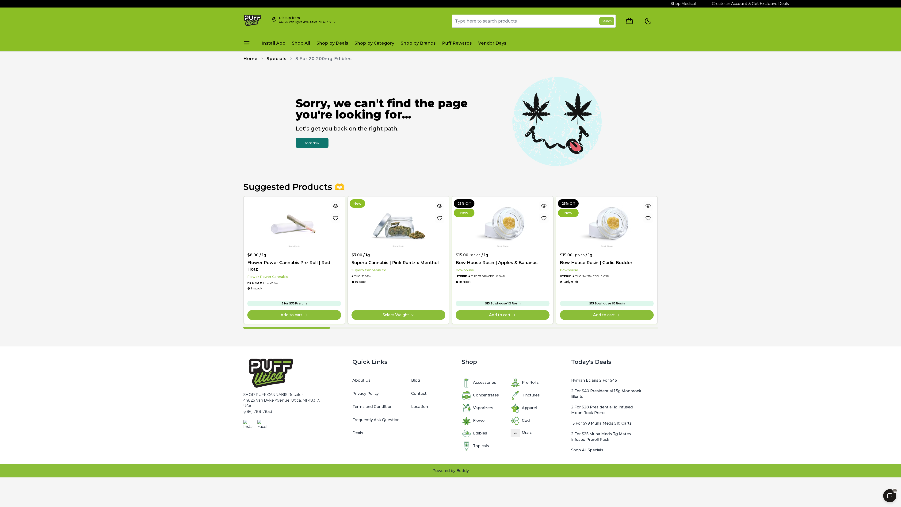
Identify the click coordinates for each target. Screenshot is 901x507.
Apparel (529, 408)
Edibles (480, 433)
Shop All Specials (587, 450)
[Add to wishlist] (335, 218)
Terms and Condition (372, 406)
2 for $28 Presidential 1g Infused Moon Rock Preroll (602, 410)
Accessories (484, 382)
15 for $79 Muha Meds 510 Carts (601, 423)
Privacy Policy (365, 393)
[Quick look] (335, 206)
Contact (419, 393)
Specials (276, 58)
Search (607, 21)
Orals (527, 432)
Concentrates (486, 395)
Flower (479, 420)
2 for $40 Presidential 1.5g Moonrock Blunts (606, 394)
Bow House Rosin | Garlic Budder (596, 262)
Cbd (526, 420)
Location (419, 406)
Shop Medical (669, 3)
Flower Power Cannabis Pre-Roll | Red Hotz (288, 266)
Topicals (481, 446)
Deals (357, 433)
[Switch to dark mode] (648, 21)
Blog (415, 380)
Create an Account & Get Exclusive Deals (736, 3)
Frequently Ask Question (376, 420)
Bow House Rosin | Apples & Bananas (497, 262)
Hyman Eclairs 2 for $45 (594, 380)
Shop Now (312, 143)
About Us (361, 380)
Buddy (462, 471)
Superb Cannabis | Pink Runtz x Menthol (395, 262)
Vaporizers (483, 408)
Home (250, 58)
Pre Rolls (530, 382)
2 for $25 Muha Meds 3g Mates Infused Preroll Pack (601, 437)
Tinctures (531, 395)
